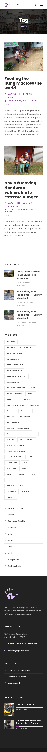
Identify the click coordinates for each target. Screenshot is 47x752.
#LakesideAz (25, 399)
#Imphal (34, 388)
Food (10, 101)
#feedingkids (13, 382)
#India (31, 394)
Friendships (12, 463)
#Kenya (10, 399)
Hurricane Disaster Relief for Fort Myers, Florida (28, 722)
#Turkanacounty (15, 434)
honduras (28, 209)
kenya (32, 474)
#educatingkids (14, 371)
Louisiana (22, 480)
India (10, 97)
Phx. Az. (23, 486)
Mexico (11, 553)
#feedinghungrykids (16, 376)
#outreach (25, 417)
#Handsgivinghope (16, 388)
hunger (8, 212)
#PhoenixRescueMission (18, 428)
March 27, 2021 (27, 302)
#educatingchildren (17, 365)
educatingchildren (16, 451)
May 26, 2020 (14, 203)
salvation (11, 491)
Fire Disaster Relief (25, 704)
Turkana (11, 497)
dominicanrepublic (16, 445)
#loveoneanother (15, 405)
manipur (33, 101)
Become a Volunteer (17, 676)
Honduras (13, 206)
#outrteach (13, 422)
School (25, 491)
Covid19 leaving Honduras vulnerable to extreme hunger (21, 190)
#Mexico (11, 411)
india (25, 101)
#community (13, 359)
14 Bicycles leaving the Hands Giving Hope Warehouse (28, 275)
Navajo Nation (14, 559)
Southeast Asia (14, 566)
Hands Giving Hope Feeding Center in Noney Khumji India (29, 295)
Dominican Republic (16, 521)
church (32, 434)
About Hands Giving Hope (19, 670)
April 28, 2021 (26, 282)
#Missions (26, 411)
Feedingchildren (14, 457)
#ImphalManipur (14, 394)
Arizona (11, 514)
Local (9, 480)
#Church (11, 342)
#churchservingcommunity (20, 348)
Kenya (10, 540)
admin (29, 94)
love (34, 480)
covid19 (12, 209)
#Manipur (34, 405)
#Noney (10, 417)
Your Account (14, 683)
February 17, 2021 (28, 322)
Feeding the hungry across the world (23, 83)
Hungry (17, 101)
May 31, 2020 (14, 94)
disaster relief (27, 440)
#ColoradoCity (14, 353)
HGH (25, 463)
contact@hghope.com (18, 650)
